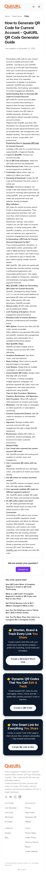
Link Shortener (11, 808)
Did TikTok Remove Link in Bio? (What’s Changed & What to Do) (20, 604)
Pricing (28, 808)
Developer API (31, 817)
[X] (6, 797)
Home (7, 16)
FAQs (26, 16)
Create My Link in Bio (23, 747)
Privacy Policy (30, 833)
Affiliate (28, 822)
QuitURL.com (11, 550)
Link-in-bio (9, 812)
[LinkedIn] (20, 797)
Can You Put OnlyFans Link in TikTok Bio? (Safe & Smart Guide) (22, 611)
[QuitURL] (13, 7)
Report (28, 847)
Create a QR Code (23, 708)
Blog (6, 837)
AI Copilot (9, 822)
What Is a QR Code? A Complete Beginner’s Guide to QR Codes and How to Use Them (21, 596)
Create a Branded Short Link (23, 660)
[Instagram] (15, 797)
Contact (8, 833)
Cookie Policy (30, 837)
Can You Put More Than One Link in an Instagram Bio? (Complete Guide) (23, 618)
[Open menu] (39, 6)
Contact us (23, 569)
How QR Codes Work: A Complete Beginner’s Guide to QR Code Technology (20, 586)
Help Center (17, 16)
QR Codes (9, 817)
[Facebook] (10, 797)
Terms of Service (32, 842)
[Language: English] (33, 6)
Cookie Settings (31, 851)
